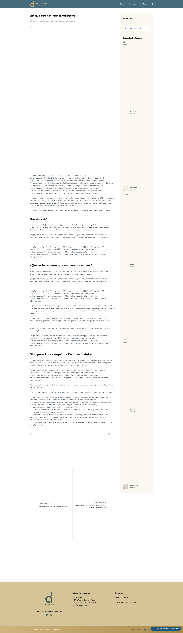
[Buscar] (152, 4)
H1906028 (134, 188)
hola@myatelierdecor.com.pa (66, 392)
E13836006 (134, 264)
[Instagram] (47, 615)
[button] (166, 629)
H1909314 (133, 409)
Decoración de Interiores (59, 21)
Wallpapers (72, 21)
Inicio (122, 4)
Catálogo (132, 4)
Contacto (143, 4)
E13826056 (134, 485)
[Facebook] (51, 615)
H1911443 (133, 112)
